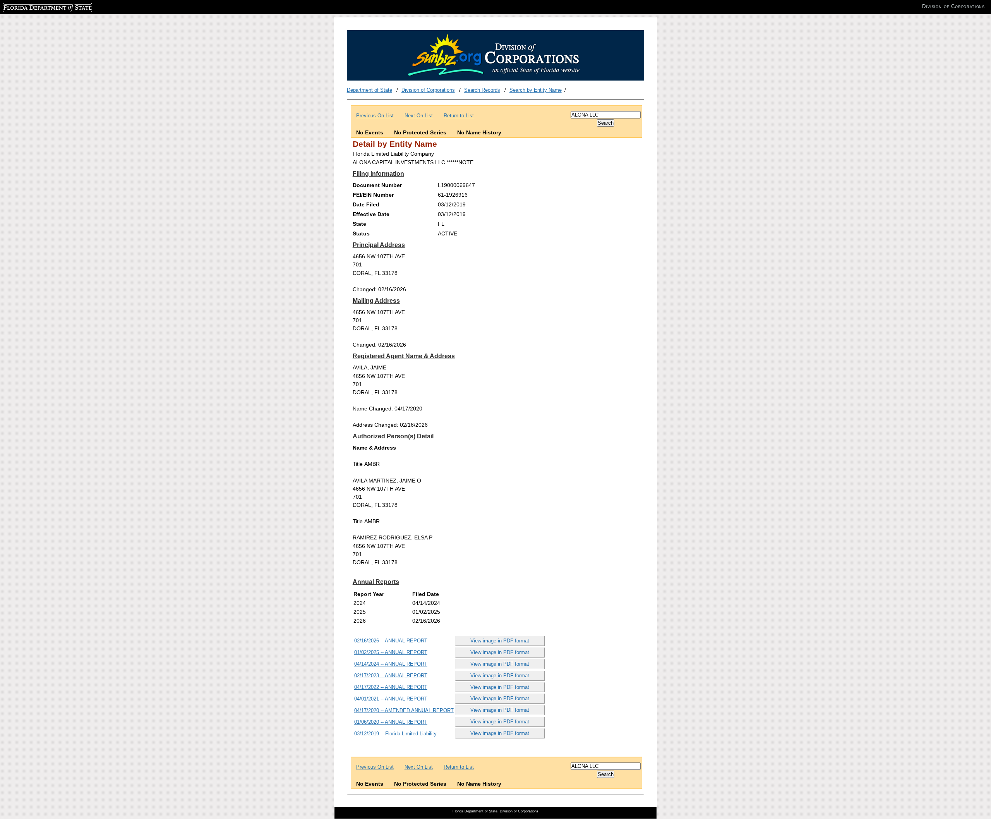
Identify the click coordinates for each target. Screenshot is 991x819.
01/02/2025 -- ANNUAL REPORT (390, 652)
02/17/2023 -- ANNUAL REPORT (390, 675)
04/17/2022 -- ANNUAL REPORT (390, 687)
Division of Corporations (428, 90)
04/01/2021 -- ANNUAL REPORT (390, 699)
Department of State (369, 90)
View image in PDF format (499, 641)
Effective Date (371, 214)
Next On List (419, 115)
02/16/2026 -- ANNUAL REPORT (390, 641)
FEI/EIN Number (373, 195)
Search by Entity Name (535, 90)
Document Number (377, 185)
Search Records (482, 90)
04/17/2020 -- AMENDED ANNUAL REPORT (404, 710)
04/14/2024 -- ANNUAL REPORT (390, 664)
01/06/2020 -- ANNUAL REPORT (390, 722)
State (359, 224)
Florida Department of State (34, 6)
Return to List (459, 115)
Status (361, 233)
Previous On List (375, 115)
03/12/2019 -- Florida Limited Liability (395, 734)
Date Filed (366, 204)
